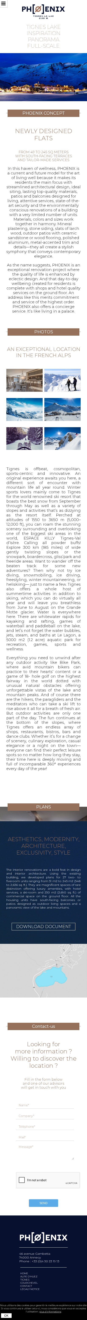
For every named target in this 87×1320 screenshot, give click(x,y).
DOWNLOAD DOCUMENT (43, 926)
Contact (26, 1285)
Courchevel (29, 1282)
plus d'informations (50, 1311)
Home (24, 1273)
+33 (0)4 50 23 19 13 (45, 1261)
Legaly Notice (30, 1289)
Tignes (24, 1279)
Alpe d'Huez (28, 1276)
